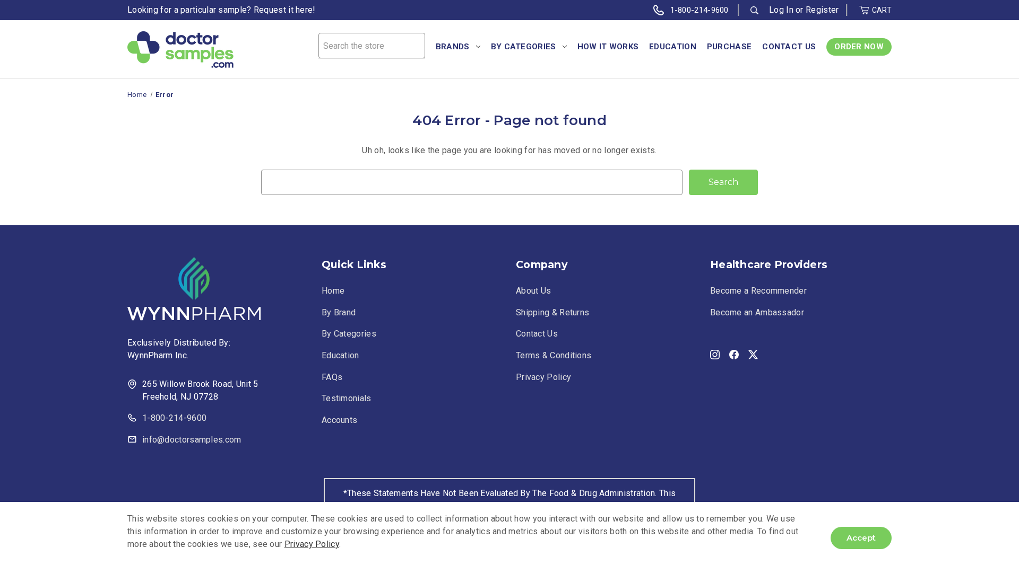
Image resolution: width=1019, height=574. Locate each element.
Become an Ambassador (757, 312)
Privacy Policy (543, 377)
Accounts (339, 420)
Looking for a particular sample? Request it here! (221, 10)
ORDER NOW (859, 46)
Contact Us (789, 46)
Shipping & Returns (552, 312)
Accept (861, 538)
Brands (453, 46)
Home (333, 291)
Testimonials (347, 398)
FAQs (332, 377)
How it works (608, 46)
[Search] (754, 10)
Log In (781, 10)
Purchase (729, 46)
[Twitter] (753, 352)
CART (882, 10)
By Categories (523, 46)
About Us (533, 291)
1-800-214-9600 (699, 10)
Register (822, 10)
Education (672, 46)
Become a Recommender (758, 291)
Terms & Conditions (553, 355)
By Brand (339, 312)
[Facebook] (734, 352)
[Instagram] (715, 352)
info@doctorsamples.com (191, 440)
